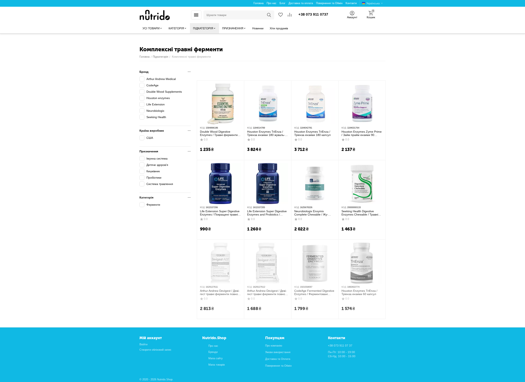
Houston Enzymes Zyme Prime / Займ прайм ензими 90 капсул (361, 133)
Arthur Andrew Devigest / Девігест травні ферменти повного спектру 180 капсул (220, 292)
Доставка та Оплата (277, 358)
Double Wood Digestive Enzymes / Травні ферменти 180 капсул (219, 133)
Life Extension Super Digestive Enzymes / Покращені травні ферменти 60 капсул (220, 213)
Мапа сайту (215, 358)
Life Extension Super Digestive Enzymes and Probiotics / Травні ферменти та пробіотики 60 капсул (267, 213)
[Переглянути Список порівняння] (289, 15)
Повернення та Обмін (278, 365)
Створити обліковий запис (155, 349)
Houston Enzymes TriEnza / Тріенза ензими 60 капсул (359, 292)
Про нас (213, 345)
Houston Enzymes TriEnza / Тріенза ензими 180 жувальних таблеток (266, 133)
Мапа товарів (216, 364)
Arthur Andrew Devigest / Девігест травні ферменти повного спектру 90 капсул (267, 292)
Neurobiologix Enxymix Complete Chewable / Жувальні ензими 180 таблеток (313, 213)
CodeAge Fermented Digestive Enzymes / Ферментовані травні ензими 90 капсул (314, 292)
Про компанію (273, 345)
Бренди (213, 351)
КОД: (202, 128)
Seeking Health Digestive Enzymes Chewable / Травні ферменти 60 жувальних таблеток (359, 213)
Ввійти (143, 344)
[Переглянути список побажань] (280, 15)
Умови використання (277, 352)
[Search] (269, 15)
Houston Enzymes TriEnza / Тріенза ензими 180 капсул (312, 133)
